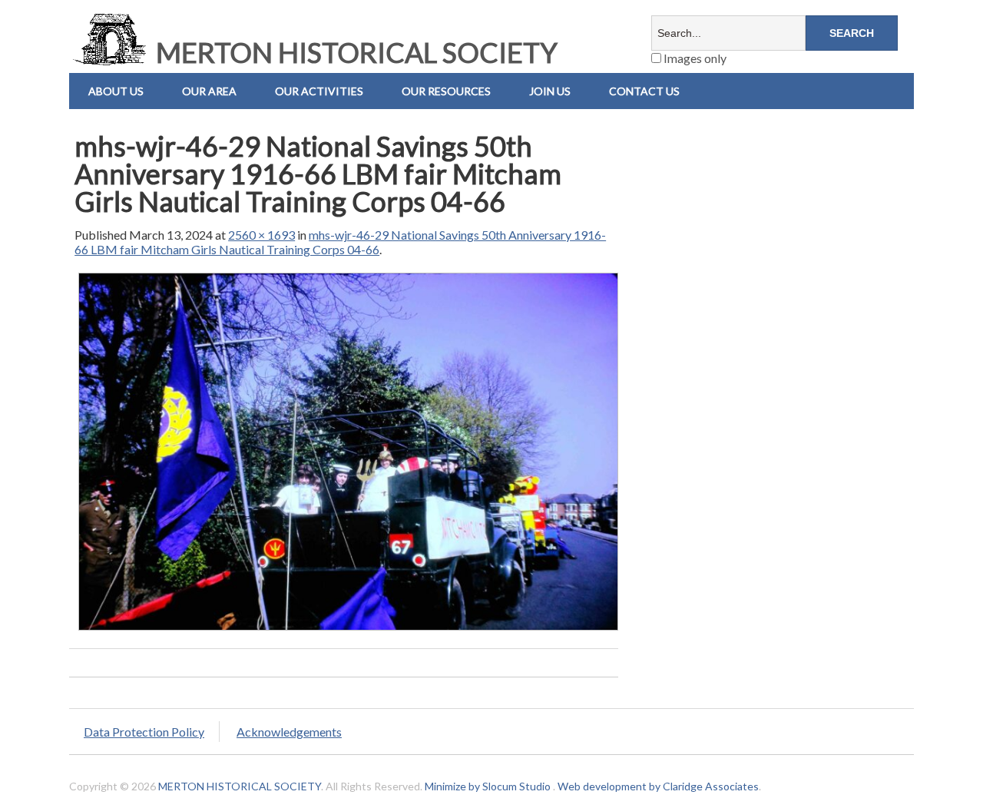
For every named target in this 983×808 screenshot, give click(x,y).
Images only (693, 58)
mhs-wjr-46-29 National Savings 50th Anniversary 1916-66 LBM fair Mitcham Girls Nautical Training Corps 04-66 (340, 242)
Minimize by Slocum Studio (488, 786)
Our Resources (446, 91)
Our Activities (319, 91)
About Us (116, 91)
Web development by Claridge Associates (658, 786)
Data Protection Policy (144, 731)
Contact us (644, 91)
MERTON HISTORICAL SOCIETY (354, 52)
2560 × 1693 (261, 234)
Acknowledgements (289, 731)
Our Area (209, 91)
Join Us (550, 91)
